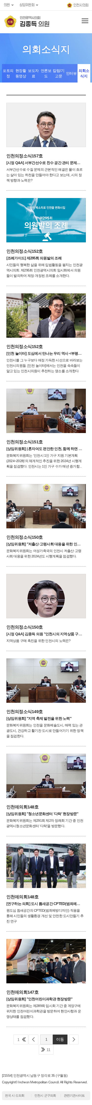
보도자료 (33, 73)
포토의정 (8, 73)
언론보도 (46, 73)
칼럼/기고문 (58, 73)
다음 (74, 1039)
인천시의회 (80, 5)
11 (48, 1050)
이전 (33, 1039)
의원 (7, 5)
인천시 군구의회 (45, 1095)
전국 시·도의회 (15, 1095)
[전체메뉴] (84, 22)
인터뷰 (71, 73)
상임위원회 (26, 5)
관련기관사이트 (74, 1095)
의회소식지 (84, 73)
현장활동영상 (20, 73)
